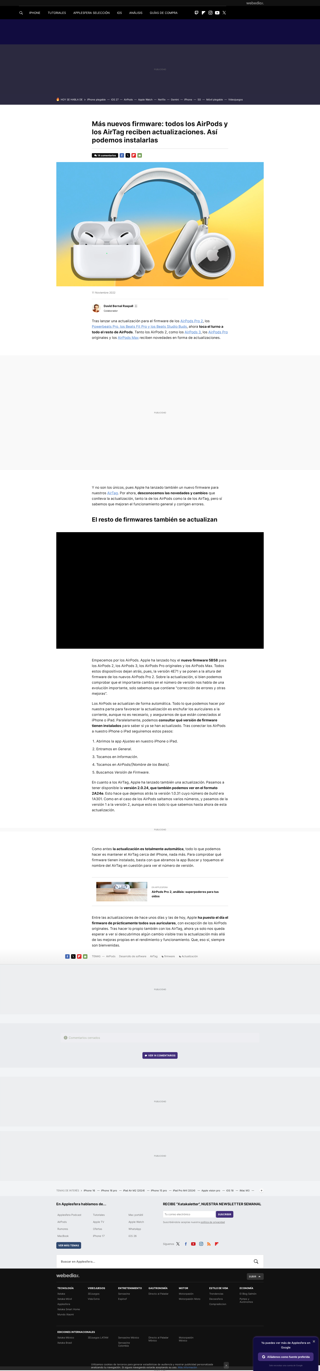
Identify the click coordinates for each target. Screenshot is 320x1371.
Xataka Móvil (64, 1298)
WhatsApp (135, 1228)
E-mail (139, 155)
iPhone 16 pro (109, 1190)
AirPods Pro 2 (191, 321)
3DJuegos (93, 1293)
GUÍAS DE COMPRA (164, 13)
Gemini (175, 99)
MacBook (63, 1235)
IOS (119, 13)
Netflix (162, 99)
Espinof (122, 1298)
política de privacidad (213, 1222)
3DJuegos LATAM (98, 1337)
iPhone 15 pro (159, 1190)
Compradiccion (217, 1304)
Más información (187, 1367)
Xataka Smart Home (68, 1309)
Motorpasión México (186, 1339)
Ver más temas (68, 1245)
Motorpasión (186, 1293)
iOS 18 (230, 1190)
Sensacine (124, 1293)
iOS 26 (133, 1235)
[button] (120, 306)
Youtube (217, 13)
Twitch (196, 13)
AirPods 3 (193, 332)
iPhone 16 (90, 1190)
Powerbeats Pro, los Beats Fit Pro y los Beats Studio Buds (139, 326)
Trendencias (216, 1293)
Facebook (122, 155)
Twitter (224, 13)
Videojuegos (235, 99)
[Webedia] (255, 3)
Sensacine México (128, 1337)
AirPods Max (128, 338)
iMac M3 (245, 1190)
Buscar (256, 1261)
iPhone (188, 99)
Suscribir (224, 1214)
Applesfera (63, 1304)
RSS (209, 1243)
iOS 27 (115, 99)
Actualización (190, 956)
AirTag (112, 493)
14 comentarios (107, 155)
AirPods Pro (218, 332)
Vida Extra (93, 1298)
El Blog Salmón (248, 1293)
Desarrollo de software (132, 956)
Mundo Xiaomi (65, 1314)
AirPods (128, 99)
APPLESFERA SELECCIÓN (91, 13)
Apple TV (98, 1221)
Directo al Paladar (159, 1293)
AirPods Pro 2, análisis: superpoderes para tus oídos (185, 894)
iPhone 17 (99, 1235)
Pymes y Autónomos (246, 1300)
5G (199, 99)
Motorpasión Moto (189, 1298)
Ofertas (97, 1228)
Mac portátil (136, 1214)
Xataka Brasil (64, 1342)
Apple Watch (145, 99)
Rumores (62, 1228)
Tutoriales (99, 1214)
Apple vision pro (211, 1190)
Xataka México (65, 1337)
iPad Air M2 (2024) (134, 1190)
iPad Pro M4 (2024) (184, 1190)
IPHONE (34, 13)
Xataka (61, 1293)
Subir (252, 1276)
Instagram (210, 13)
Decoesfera (216, 1298)
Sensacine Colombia (124, 1344)
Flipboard (203, 13)
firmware (169, 956)
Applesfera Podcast (69, 1214)
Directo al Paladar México (159, 1339)
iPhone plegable (96, 99)
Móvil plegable (214, 99)
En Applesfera (160, 887)
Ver (162, 1055)
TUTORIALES (57, 13)
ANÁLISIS (135, 13)
